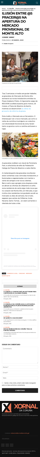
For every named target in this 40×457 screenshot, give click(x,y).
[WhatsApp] (13, 48)
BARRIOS (11, 37)
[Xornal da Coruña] (20, 3)
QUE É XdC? (5, 453)
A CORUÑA (10, 8)
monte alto (6, 275)
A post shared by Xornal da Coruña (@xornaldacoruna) (20, 266)
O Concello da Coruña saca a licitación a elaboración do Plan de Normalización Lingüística (19, 305)
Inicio (4, 8)
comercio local (12, 273)
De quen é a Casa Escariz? (13, 318)
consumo (22, 273)
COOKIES (27, 453)
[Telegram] (17, 48)
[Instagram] (7, 445)
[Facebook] (4, 48)
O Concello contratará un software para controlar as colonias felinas (19, 292)
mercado (29, 273)
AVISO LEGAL (12, 453)
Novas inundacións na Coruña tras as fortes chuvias (17, 329)
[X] (8, 48)
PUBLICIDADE (20, 453)
